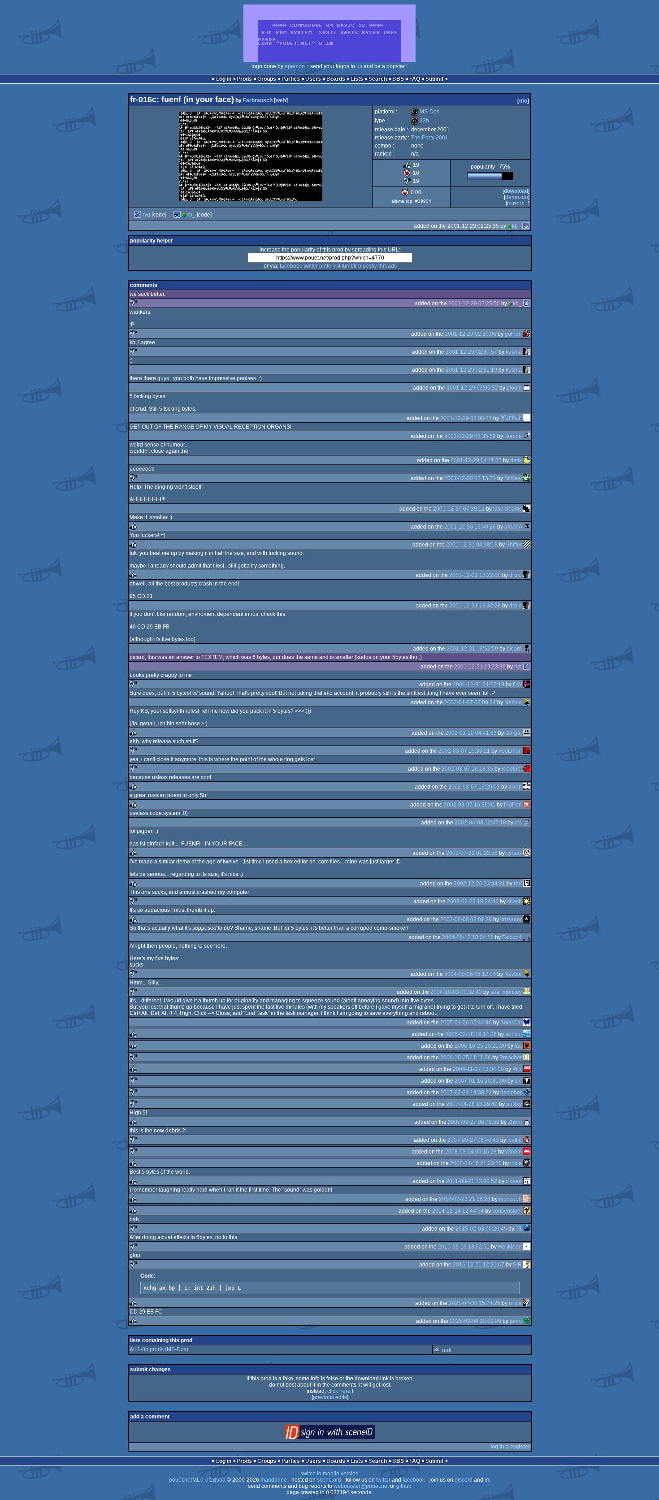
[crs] (526, 822)
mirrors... (517, 203)
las (518, 1046)
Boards (335, 79)
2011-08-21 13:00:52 (471, 1181)
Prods (244, 79)
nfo (523, 101)
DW (517, 684)
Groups (266, 79)
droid (515, 575)
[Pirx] (526, 1069)
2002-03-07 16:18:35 (467, 769)
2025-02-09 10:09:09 (475, 1321)
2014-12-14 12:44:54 (458, 1211)
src (518, 1081)
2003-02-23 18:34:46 (473, 901)
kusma (514, 352)
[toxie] (526, 1163)
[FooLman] (526, 751)
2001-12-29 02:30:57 (471, 352)
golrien (513, 334)
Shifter (514, 545)
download (516, 191)
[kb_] (177, 215)
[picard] (526, 649)
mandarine (273, 1480)
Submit (434, 79)
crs (518, 822)
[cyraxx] (526, 853)
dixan (515, 787)
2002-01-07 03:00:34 (470, 702)
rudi (446, 1350)
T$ (519, 1229)
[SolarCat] (526, 1022)
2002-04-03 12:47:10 (480, 822)
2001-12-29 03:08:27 (466, 418)
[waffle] (526, 1140)
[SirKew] (526, 478)
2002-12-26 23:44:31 (479, 883)
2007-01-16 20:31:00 (480, 1081)
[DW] (526, 684)
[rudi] (437, 1350)
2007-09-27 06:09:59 (473, 1122)
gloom (514, 388)
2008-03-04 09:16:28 (471, 1152)
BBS (398, 79)
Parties (291, 79)
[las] (526, 1046)
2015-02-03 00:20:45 (481, 1229)
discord (464, 1480)
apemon (295, 66)
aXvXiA (513, 527)
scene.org (329, 1480)
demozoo (516, 197)
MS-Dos (425, 111)
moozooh (510, 1199)
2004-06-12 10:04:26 (468, 937)
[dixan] (526, 787)
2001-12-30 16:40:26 (470, 527)
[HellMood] (526, 1247)
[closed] (526, 1181)
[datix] (526, 460)
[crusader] (526, 919)
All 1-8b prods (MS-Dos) (159, 1349)
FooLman (510, 751)
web (281, 100)
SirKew (513, 478)
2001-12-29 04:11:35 (476, 460)
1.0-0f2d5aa (210, 1480)
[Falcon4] (526, 937)
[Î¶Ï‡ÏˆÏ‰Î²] (526, 418)
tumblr (349, 266)
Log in (223, 79)
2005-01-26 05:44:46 (466, 1022)
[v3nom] (526, 1152)
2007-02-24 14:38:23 (466, 1092)
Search (378, 79)
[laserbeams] (526, 509)
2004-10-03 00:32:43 (456, 992)
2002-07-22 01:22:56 (472, 853)
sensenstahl (507, 1211)
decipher (511, 1092)
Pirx (517, 1069)
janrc (516, 1321)
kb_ (190, 215)
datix (516, 460)
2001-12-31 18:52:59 (472, 649)
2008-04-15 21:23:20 (476, 1163)
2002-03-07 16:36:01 (469, 805)
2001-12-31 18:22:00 (475, 575)
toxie (516, 1163)
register (520, 1447)
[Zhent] (526, 1122)
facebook (291, 266)
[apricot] (526, 1034)
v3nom (513, 1152)
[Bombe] (526, 436)
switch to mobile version (329, 1473)
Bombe (513, 436)
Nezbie (513, 702)
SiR (517, 1265)
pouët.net (180, 1480)
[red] (526, 883)
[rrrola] (526, 1303)
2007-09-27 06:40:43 (473, 1140)
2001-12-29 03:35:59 (470, 436)
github (404, 1486)
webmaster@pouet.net (361, 1486)
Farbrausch (258, 100)
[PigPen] (526, 805)
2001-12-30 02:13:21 (470, 478)
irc (487, 1480)
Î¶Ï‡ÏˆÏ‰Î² (511, 418)
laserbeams (507, 509)
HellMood (510, 1247)
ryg (146, 215)
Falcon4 (512, 937)
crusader (511, 919)
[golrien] (526, 334)
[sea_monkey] (526, 992)
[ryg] (137, 215)
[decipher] (526, 1092)
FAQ (414, 79)
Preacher (510, 1057)
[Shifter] (526, 545)
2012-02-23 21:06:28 (464, 1199)
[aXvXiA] (526, 527)
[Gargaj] (526, 733)
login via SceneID (345, 1434)
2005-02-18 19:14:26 (471, 1034)
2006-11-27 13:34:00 (478, 1069)
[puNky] (526, 1104)
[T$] (526, 1229)
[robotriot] (526, 769)
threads (387, 266)
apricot (513, 1034)
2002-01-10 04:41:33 (471, 733)
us (359, 66)
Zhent (515, 1122)
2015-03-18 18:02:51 (464, 1247)
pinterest (329, 266)
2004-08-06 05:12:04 (470, 974)
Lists (357, 79)
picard (514, 649)
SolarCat (511, 1022)
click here (339, 1391)
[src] (526, 1081)
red (518, 883)
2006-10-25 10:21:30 (480, 1046)
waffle (514, 1140)
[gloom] (526, 388)
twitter (310, 266)
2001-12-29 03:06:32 (472, 388)
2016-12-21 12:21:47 (478, 1265)
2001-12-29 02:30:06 (470, 334)
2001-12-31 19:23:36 (480, 666)
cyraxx (514, 853)
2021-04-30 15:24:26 (474, 1303)
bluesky (367, 266)
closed (514, 1181)
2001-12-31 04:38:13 (472, 545)
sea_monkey (506, 992)
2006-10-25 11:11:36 (465, 1057)
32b (420, 120)
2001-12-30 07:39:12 (459, 509)
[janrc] (526, 1321)
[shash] (526, 901)
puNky (514, 1104)
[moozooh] (526, 1199)
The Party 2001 (429, 137)
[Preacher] (526, 1057)
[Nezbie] (526, 702)
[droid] (526, 575)
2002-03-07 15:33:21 (464, 751)
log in (497, 1447)
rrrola (515, 1303)
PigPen (513, 805)
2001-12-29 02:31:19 (471, 370)
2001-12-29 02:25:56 (474, 303)
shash (514, 901)
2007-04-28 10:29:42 (472, 1104)
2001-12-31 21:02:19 (478, 684)
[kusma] (526, 352)
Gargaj (513, 733)
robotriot (512, 769)
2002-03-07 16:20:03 (474, 787)
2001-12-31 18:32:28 (475, 606)
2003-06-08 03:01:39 (466, 919)
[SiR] (526, 1265)
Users (313, 79)
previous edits (330, 1397)
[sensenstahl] (526, 1211)
